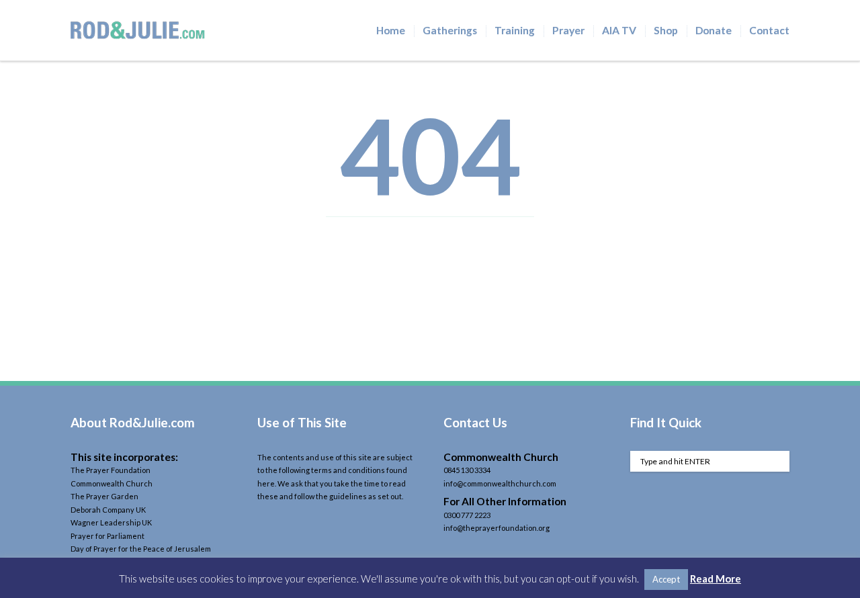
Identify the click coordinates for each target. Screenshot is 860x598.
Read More (715, 578)
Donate (713, 30)
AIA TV (619, 30)
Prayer (568, 30)
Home (390, 30)
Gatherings (450, 30)
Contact (769, 30)
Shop (666, 30)
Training (514, 30)
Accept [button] (666, 579)
